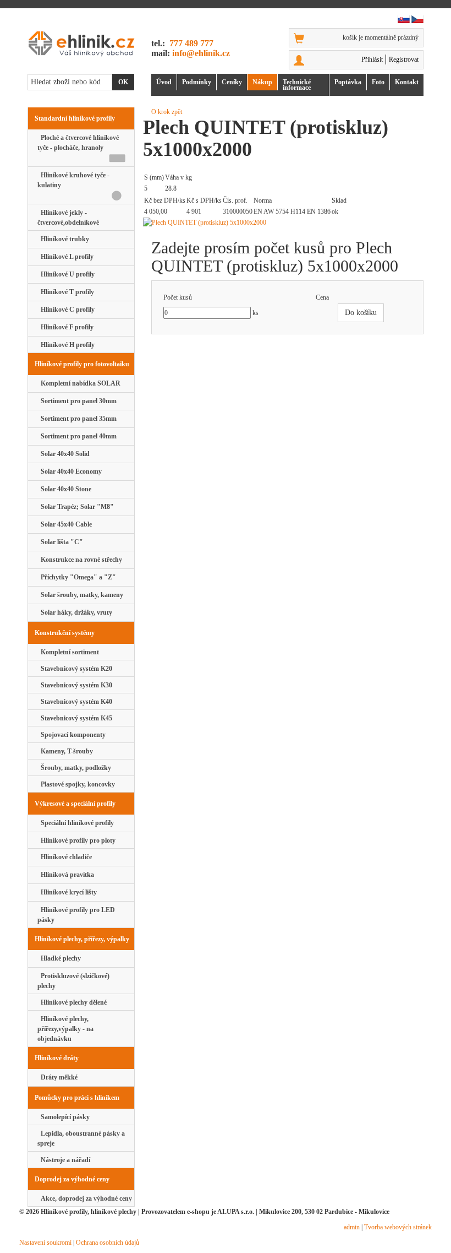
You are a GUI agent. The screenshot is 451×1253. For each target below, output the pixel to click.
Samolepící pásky (63, 1117)
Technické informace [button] (297, 84)
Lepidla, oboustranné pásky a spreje (81, 1138)
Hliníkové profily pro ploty (76, 840)
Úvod (164, 82)
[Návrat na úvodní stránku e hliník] (81, 43)
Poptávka (347, 82)
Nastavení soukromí (45, 1242)
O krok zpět (166, 112)
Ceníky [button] (232, 82)
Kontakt (407, 82)
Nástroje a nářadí (63, 1160)
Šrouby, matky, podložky (74, 768)
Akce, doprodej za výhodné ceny (84, 1198)
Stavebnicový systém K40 (74, 702)
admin (352, 1227)
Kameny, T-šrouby (65, 751)
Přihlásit (372, 59)
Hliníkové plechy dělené (72, 1002)
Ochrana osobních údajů (107, 1242)
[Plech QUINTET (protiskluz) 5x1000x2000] (287, 222)
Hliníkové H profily (66, 345)
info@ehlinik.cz (201, 53)
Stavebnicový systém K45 (74, 718)
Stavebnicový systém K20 (74, 668)
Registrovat (404, 59)
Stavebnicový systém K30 (74, 685)
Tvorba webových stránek (398, 1227)
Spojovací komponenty (71, 735)
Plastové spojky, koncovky (76, 784)
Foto (378, 82)
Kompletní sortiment (68, 652)
